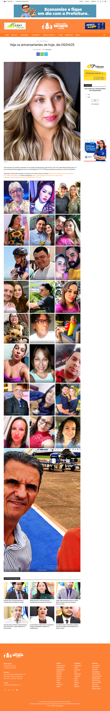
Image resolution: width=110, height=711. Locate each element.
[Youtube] (105, 1)
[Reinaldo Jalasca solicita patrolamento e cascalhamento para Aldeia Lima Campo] (16, 590)
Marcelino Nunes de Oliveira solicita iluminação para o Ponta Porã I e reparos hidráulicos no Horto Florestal (15, 626)
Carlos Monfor (96, 665)
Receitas (76, 682)
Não (89, 97)
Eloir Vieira (95, 669)
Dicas (75, 671)
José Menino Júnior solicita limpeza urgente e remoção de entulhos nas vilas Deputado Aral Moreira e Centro (67, 626)
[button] (104, 35)
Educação (59, 673)
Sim (89, 94)
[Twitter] (103, 1)
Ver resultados (95, 104)
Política (58, 682)
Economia (59, 671)
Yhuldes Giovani (96, 688)
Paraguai (58, 678)
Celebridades (77, 665)
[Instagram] (100, 1)
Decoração (77, 669)
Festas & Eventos (44, 41)
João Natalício (96, 671)
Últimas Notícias (60, 665)
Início (37, 41)
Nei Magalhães (96, 678)
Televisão (76, 686)
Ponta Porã (59, 684)
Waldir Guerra (95, 686)
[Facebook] (98, 1)
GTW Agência (59, 705)
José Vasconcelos (97, 676)
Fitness (76, 678)
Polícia (58, 680)
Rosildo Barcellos (96, 682)
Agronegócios (60, 667)
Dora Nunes (48, 49)
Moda (75, 680)
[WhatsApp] (42, 54)
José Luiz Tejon (96, 673)
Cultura (76, 667)
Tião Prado (95, 684)
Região (58, 686)
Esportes (58, 676)
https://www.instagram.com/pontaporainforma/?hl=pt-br (23, 177)
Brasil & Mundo (60, 669)
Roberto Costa (96, 680)
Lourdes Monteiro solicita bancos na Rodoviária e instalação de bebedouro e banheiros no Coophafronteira (42, 626)
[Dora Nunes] (43, 50)
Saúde (76, 684)
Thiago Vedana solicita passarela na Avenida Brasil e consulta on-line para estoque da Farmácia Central (67, 602)
